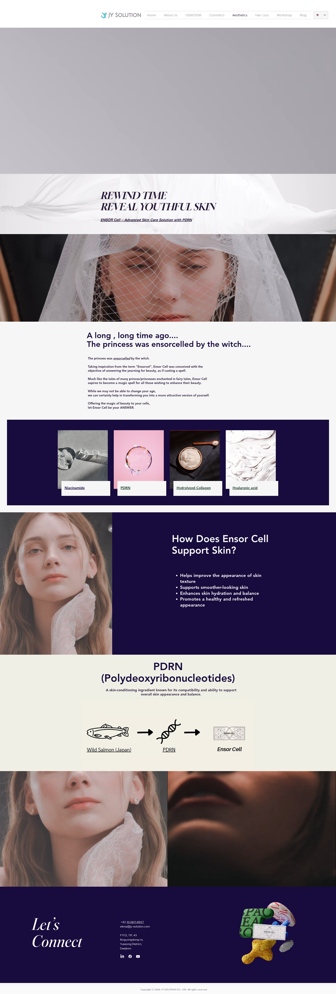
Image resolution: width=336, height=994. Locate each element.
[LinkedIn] (122, 956)
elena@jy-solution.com (135, 926)
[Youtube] (138, 956)
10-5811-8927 (135, 922)
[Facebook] (130, 956)
